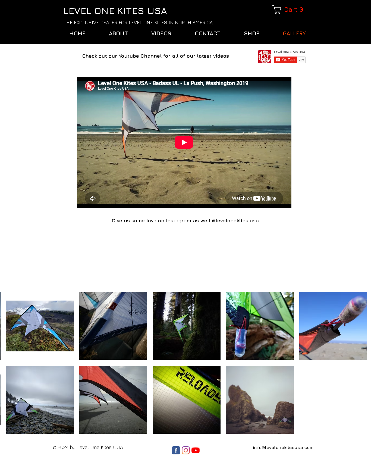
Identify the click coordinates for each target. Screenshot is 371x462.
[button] (289, 9)
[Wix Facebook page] (176, 450)
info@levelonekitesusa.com (283, 447)
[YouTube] (195, 450)
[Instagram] (186, 450)
